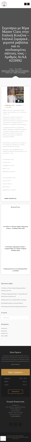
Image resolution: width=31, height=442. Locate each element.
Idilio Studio (15, 437)
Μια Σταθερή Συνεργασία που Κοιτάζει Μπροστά (12, 303)
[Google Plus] (25, 198)
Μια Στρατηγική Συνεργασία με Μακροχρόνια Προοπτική (14, 306)
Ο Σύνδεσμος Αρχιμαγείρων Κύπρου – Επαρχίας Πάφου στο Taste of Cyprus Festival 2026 (15, 248)
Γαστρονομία (4, 328)
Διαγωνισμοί (4, 330)
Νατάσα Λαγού (15, 438)
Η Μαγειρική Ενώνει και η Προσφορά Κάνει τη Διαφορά (13, 299)
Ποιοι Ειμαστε (15, 364)
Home (11, 69)
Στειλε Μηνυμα (15, 416)
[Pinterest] (27, 198)
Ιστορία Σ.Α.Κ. (4, 333)
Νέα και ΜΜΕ (18, 69)
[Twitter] (22, 198)
